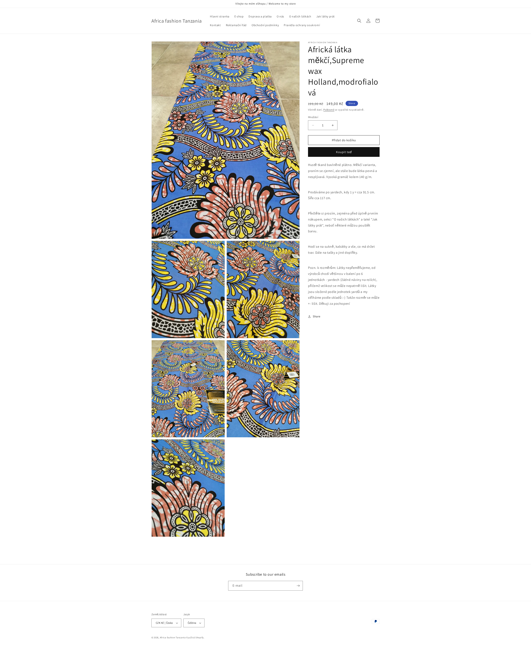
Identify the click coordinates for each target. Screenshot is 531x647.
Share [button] (316, 316)
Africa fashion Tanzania (173, 637)
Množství (313, 117)
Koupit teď (344, 152)
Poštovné (328, 109)
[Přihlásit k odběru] (298, 586)
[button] (359, 20)
